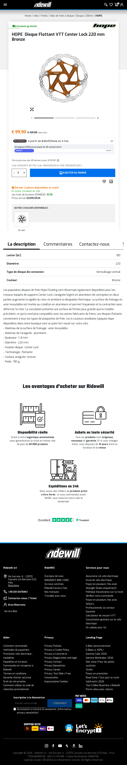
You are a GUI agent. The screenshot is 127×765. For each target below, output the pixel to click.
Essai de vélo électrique (99, 580)
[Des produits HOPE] (104, 25)
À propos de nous (54, 576)
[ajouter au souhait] (104, 181)
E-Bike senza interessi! (98, 645)
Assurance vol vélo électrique (102, 576)
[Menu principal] (5, 5)
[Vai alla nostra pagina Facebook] (53, 746)
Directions (13, 585)
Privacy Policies (53, 645)
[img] (57, 160)
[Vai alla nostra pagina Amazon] (74, 746)
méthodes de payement (16, 649)
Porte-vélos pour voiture (99, 689)
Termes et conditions (14, 673)
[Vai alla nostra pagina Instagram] (46, 746)
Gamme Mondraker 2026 (99, 657)
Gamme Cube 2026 (96, 653)
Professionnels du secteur (100, 607)
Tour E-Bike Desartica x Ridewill (103, 685)
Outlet (89, 669)
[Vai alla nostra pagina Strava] (67, 746)
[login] (122, 4)
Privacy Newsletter (54, 665)
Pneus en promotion (97, 673)
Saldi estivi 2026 (95, 681)
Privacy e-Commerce (55, 653)
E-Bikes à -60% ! (95, 649)
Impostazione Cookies (56, 681)
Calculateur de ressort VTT (101, 615)
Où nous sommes (54, 584)
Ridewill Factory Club (55, 588)
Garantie (90, 611)
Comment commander (15, 645)
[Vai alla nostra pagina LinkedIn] (81, 746)
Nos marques (51, 591)
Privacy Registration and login (60, 657)
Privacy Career (52, 669)
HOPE (98, 15)
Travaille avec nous (55, 595)
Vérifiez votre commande (99, 595)
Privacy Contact (53, 661)
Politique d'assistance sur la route (104, 591)
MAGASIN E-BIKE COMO (56, 580)
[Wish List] (111, 4)
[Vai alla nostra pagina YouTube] (60, 746)
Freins (44, 15)
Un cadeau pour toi (96, 627)
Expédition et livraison (15, 661)
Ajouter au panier (74, 173)
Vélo (36, 15)
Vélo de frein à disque (62, 15)
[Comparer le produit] (111, 181)
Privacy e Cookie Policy (56, 649)
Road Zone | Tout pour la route (102, 677)
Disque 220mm (84, 15)
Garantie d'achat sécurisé (17, 677)
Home (28, 15)
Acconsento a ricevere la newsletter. (44, 711)
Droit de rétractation (14, 681)
